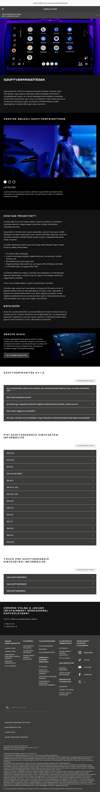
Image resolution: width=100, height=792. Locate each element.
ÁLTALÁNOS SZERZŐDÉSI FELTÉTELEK (17, 722)
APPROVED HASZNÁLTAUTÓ (10, 662)
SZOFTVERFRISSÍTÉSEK (47, 652)
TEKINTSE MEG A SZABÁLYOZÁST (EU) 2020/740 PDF (20, 754)
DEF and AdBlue (64, 658)
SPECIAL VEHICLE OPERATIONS (65, 694)
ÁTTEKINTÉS (43, 667)
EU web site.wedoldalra (64, 784)
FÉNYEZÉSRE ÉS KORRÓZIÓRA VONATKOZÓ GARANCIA (47, 683)
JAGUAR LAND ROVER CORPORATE (16, 737)
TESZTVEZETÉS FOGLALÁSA (28, 647)
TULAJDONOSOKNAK (46, 646)
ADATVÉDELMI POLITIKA (13, 727)
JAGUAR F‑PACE (10, 648)
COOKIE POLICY (10, 732)
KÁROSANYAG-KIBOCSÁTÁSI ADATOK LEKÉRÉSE (12, 656)
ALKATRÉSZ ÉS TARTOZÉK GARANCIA (47, 677)
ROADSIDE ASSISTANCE (63, 669)
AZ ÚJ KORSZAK (10, 666)
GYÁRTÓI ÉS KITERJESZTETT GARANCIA (44, 671)
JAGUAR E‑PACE (10, 651)
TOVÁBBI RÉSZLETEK (18, 355)
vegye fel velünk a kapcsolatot (38, 788)
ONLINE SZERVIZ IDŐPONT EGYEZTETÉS (29, 657)
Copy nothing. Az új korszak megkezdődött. (50, 3)
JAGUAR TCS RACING (66, 690)
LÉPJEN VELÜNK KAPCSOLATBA (64, 673)
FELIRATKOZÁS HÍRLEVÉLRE (28, 651)
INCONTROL (43, 649)
